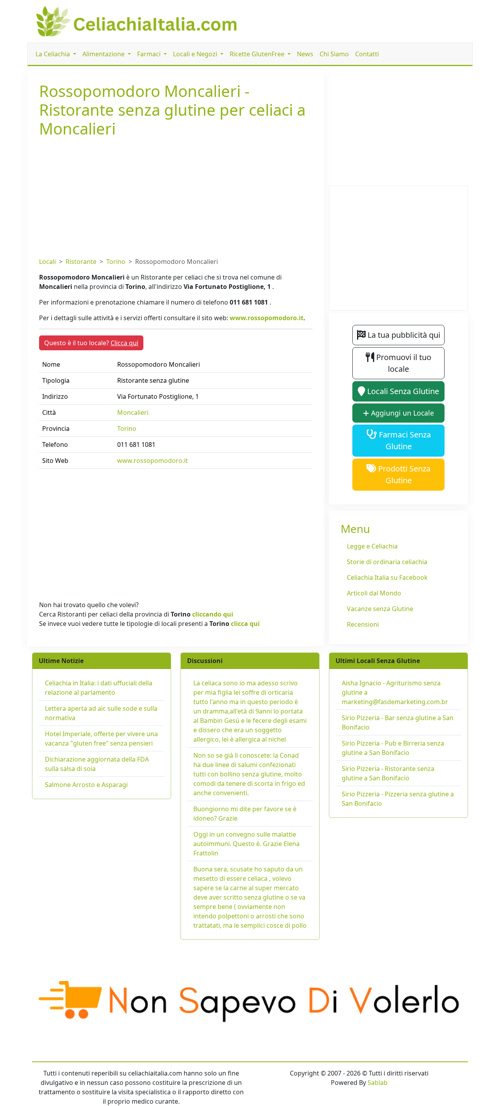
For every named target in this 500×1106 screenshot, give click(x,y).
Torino (115, 261)
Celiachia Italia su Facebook (387, 577)
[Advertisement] (175, 196)
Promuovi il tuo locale (402, 363)
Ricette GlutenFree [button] (258, 54)
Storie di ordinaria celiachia (387, 561)
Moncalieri (132, 412)
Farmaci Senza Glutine (404, 440)
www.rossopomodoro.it (267, 318)
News (305, 54)
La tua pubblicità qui (403, 335)
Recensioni (363, 624)
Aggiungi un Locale (401, 413)
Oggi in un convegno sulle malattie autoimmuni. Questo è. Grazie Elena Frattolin (246, 843)
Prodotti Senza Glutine (403, 474)
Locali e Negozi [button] (196, 54)
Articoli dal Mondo (374, 593)
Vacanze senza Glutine (380, 608)
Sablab (378, 1082)
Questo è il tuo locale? (91, 343)
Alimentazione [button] (104, 54)
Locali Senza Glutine (402, 391)
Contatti (367, 54)
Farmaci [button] (149, 54)
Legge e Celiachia (372, 546)
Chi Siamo (334, 54)
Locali (47, 261)
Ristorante (81, 261)
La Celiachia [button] (53, 54)
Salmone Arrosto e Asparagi (86, 784)
